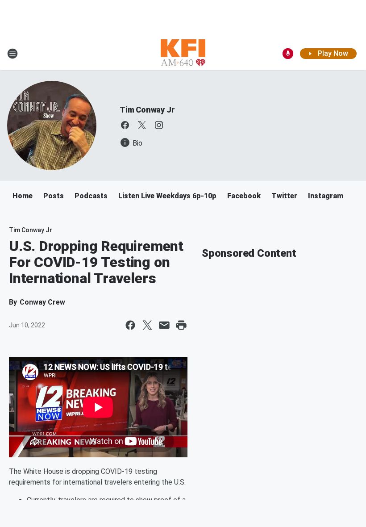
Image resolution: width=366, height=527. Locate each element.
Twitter (284, 196)
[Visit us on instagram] (159, 125)
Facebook (244, 196)
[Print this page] (181, 325)
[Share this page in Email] (164, 325)
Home (22, 196)
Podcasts (91, 196)
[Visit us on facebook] (125, 125)
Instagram (325, 196)
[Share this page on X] (147, 325)
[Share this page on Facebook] (130, 325)
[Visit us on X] (142, 125)
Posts (53, 196)
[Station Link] (183, 53)
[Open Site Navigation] (12, 53)
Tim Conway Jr (147, 109)
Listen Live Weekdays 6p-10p (167, 196)
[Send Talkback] (288, 53)
